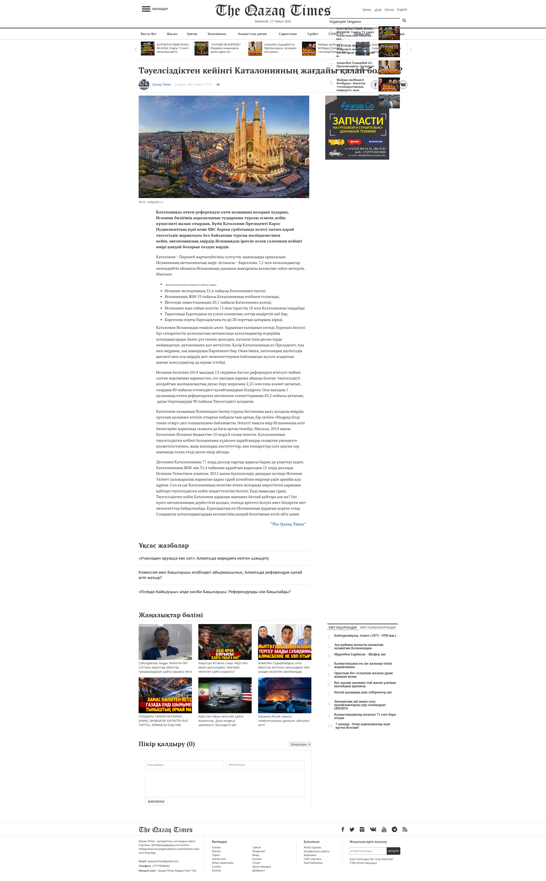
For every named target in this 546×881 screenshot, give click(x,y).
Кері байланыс (313, 863)
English (402, 9)
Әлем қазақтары (223, 863)
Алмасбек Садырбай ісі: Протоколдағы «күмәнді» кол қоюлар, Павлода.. (356, 66)
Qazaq (389, 9)
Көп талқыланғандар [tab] (378, 627)
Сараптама (288, 34)
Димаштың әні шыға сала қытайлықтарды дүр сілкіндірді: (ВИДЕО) (360, 705)
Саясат (256, 847)
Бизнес (216, 870)
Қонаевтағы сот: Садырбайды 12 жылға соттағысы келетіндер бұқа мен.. (353, 102)
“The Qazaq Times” (288, 524)
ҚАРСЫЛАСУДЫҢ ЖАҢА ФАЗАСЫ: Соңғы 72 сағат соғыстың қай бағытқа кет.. (355, 34)
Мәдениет (259, 851)
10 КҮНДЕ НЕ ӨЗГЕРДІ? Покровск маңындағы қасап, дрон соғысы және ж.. (355, 51)
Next (410, 49)
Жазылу (393, 851)
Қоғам (192, 34)
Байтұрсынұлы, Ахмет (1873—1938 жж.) (365, 635)
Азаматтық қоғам (252, 34)
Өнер (255, 855)
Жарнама (310, 855)
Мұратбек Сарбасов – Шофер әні (360, 654)
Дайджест (258, 870)
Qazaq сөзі (219, 859)
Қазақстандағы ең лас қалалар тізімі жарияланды (363, 665)
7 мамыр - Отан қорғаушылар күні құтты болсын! (362, 725)
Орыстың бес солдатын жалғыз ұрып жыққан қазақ (363, 674)
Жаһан (172, 34)
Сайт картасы (312, 859)
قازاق (377, 9)
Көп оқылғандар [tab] (343, 627)
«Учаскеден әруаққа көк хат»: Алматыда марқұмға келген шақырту (204, 558)
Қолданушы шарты (317, 851)
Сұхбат (312, 34)
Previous (135, 49)
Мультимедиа (261, 866)
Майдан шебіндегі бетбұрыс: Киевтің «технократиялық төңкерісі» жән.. (350, 85)
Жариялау (156, 801)
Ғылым (257, 859)
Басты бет (149, 34)
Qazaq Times (161, 84)
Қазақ (367, 9)
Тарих (216, 855)
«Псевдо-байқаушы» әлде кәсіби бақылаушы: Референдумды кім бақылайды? (215, 591)
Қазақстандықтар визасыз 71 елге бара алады (365, 716)
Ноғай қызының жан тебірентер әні (363, 692)
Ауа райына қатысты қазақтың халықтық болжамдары (358, 646)
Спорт (256, 863)
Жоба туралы (312, 847)
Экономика (217, 34)
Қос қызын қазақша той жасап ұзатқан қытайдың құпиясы (365, 684)
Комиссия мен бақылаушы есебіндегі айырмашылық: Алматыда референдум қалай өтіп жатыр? (220, 575)
